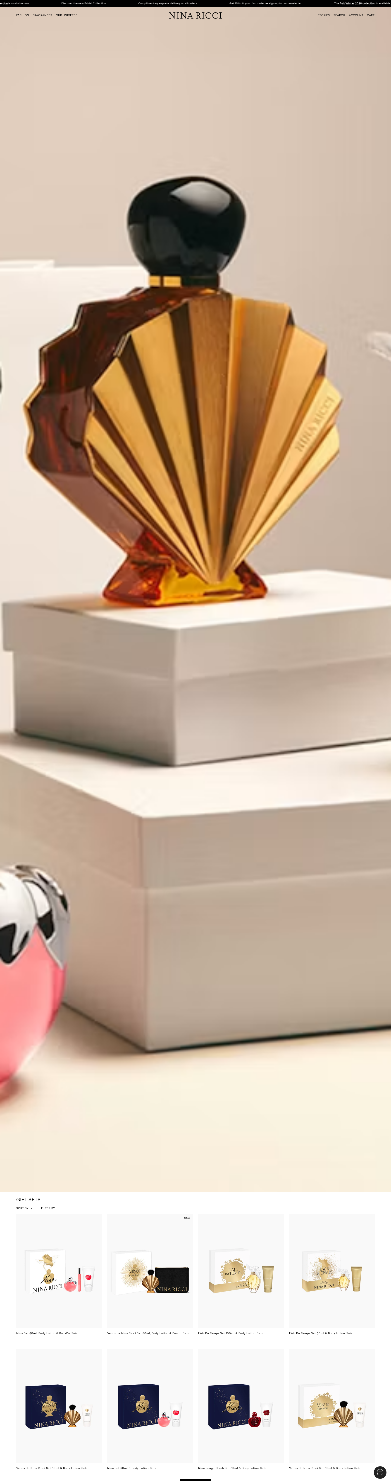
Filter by (48, 1208)
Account (356, 15)
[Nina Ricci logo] (195, 15)
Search (339, 15)
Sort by (22, 1208)
